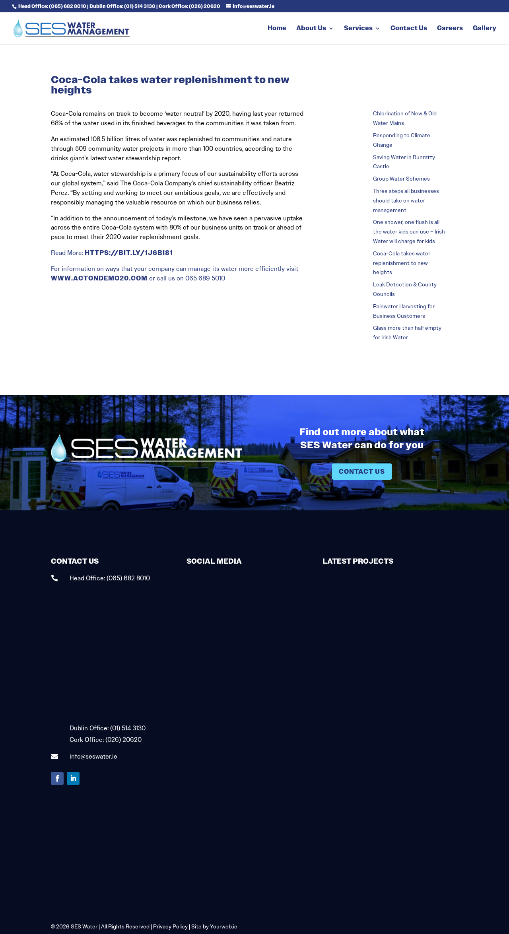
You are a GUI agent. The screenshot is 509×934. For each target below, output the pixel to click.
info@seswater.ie (93, 756)
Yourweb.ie (223, 926)
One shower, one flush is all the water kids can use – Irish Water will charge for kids (409, 231)
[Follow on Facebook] (57, 778)
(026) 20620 (123, 740)
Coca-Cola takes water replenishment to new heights (401, 263)
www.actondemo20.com (99, 278)
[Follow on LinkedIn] (73, 778)
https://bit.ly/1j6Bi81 (129, 253)
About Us (311, 28)
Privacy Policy (170, 926)
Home (277, 28)
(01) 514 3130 (128, 728)
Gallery (484, 28)
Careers (450, 28)
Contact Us (408, 28)
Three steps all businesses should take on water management (406, 200)
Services (358, 28)
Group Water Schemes (401, 178)
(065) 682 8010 (128, 578)
